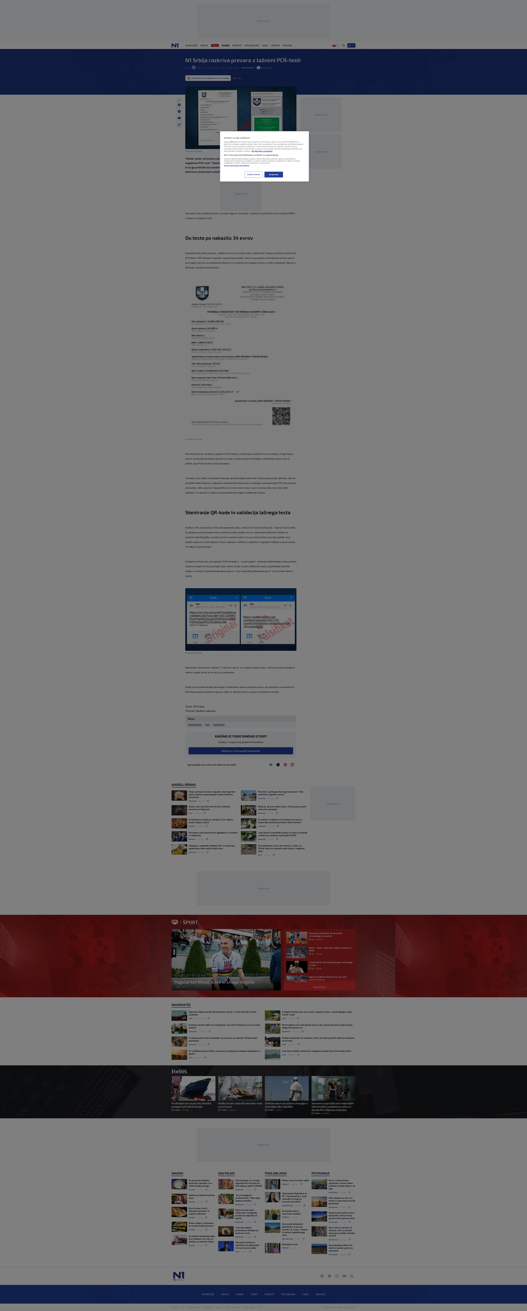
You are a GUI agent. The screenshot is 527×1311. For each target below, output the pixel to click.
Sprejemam (273, 174)
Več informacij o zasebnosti (261, 151)
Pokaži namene (253, 174)
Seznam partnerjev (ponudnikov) (236, 166)
